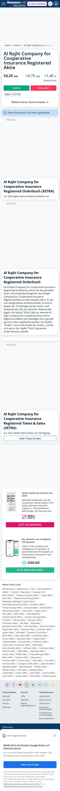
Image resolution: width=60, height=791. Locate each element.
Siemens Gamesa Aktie (27, 595)
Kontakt (6, 696)
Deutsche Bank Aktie (12, 626)
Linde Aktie (7, 672)
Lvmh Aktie (7, 676)
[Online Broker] (17, 5)
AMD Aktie (23, 651)
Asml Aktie (35, 672)
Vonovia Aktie (8, 663)
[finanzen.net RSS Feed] (52, 685)
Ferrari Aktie (8, 638)
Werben (25, 700)
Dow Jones (25, 592)
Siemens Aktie (35, 620)
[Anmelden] (56, 3)
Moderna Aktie (40, 641)
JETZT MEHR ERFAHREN (30, 570)
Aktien (17, 45)
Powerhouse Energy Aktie (26, 598)
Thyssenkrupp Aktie (39, 654)
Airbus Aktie (8, 654)
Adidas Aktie (41, 666)
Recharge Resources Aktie (15, 604)
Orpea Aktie (46, 595)
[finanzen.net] (16, 2)
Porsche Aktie (21, 657)
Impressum (44, 696)
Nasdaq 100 (39, 592)
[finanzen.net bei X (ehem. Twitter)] (26, 685)
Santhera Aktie (37, 604)
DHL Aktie (7, 613)
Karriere (6, 700)
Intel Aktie (22, 669)
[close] (54, 736)
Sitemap (6, 707)
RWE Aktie (37, 645)
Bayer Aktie (40, 610)
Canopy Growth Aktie (28, 663)
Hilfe (23, 696)
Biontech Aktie (28, 629)
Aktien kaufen (49, 676)
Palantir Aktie (8, 651)
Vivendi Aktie (24, 641)
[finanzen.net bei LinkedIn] (33, 685)
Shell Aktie (35, 676)
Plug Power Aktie (10, 629)
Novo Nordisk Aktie (11, 648)
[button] (37, 3)
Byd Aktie (35, 623)
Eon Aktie (49, 660)
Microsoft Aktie (47, 626)
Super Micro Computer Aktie (16, 645)
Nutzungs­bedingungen (45, 708)
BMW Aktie (22, 654)
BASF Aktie (19, 613)
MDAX (5, 592)
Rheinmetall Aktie (11, 610)
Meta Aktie (7, 657)
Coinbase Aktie (46, 648)
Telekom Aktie (9, 641)
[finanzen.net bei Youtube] (20, 685)
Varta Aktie (37, 660)
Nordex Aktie (8, 669)
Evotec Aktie (21, 672)
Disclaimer (44, 703)
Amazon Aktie (31, 607)
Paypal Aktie (39, 638)
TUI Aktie (6, 620)
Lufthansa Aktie (9, 623)
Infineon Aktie (30, 648)
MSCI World (8, 595)
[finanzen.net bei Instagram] (7, 685)
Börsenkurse (8, 589)
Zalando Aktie (47, 663)
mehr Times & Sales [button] (30, 438)
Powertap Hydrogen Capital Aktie (18, 601)
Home (7, 45)
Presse (5, 703)
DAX (33, 589)
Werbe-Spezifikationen (28, 704)
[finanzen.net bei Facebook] (13, 685)
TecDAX (14, 592)
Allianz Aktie (19, 620)
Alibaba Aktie (36, 669)
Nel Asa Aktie (31, 626)
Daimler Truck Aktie (36, 632)
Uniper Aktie (21, 676)
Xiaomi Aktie (24, 660)
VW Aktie (24, 623)
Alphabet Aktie (37, 651)
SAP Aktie (20, 632)
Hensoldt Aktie (24, 638)
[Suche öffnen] (50, 3)
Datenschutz (45, 700)
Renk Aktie (7, 635)
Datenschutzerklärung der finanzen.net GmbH (21, 784)
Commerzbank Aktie (12, 617)
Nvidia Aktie (46, 607)
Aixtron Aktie (48, 672)
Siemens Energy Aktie (34, 617)
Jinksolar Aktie (44, 629)
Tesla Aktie (27, 610)
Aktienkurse (23, 589)
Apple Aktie (7, 632)
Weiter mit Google (30, 764)
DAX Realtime (44, 589)
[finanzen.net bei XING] (40, 685)
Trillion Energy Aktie (12, 607)
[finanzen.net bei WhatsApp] (46, 685)
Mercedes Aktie (22, 635)
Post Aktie (7, 598)
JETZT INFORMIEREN (30, 524)
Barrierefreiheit (46, 719)
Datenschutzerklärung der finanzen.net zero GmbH (22, 786)
